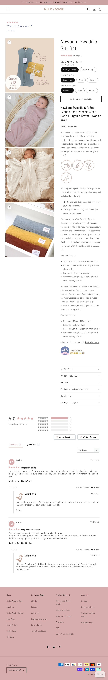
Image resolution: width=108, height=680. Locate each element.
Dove (80, 90)
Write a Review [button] (90, 437)
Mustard (92, 90)
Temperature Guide (63, 610)
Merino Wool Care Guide (64, 634)
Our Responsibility (87, 607)
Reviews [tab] (14, 444)
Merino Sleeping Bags (14, 601)
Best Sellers (11, 631)
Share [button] (14, 487)
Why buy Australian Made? (88, 615)
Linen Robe (11, 619)
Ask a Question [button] (66, 437)
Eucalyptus (67, 80)
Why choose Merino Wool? (63, 602)
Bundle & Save (12, 625)
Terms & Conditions (38, 631)
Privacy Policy (36, 625)
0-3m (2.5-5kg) (69, 69)
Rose (81, 80)
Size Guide (60, 622)
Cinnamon (67, 90)
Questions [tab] (31, 444)
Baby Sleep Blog (87, 622)
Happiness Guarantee (39, 619)
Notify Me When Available (81, 99)
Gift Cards (10, 637)
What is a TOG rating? (64, 616)
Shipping (34, 601)
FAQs (58, 628)
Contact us (35, 613)
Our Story (84, 601)
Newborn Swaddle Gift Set (20, 481)
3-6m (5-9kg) (88, 69)
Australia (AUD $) (15, 670)
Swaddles (10, 607)
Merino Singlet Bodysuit (15, 613)
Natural (92, 80)
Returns (34, 607)
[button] (8, 9)
